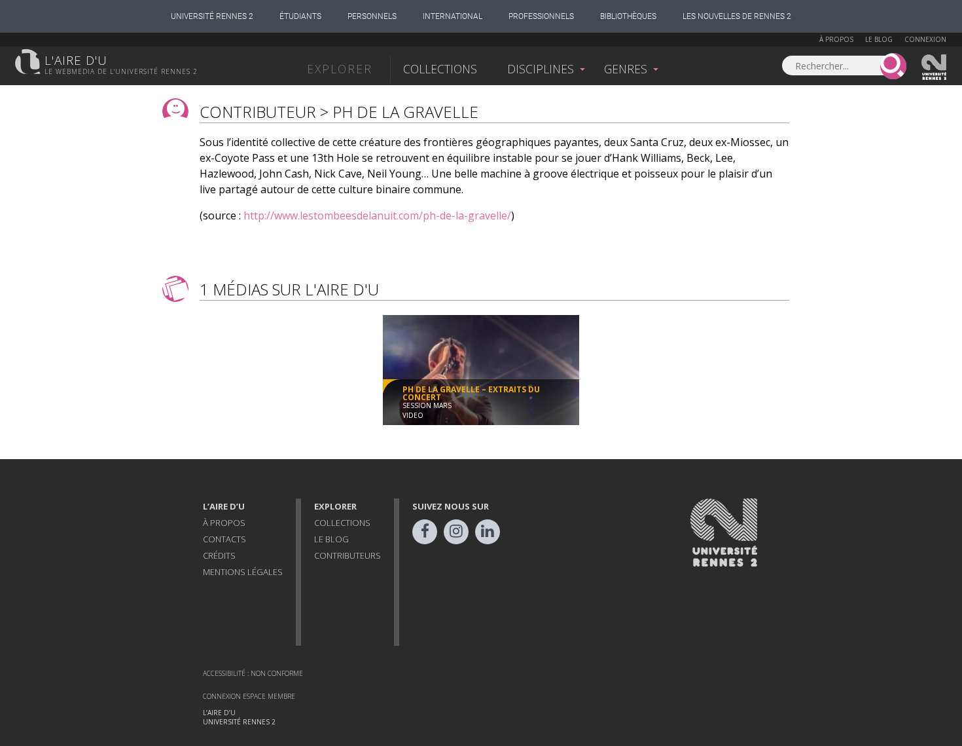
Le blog (879, 39)
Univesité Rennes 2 (934, 67)
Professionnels (541, 16)
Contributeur (258, 111)
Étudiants (300, 16)
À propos (836, 39)
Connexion (925, 39)
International (452, 16)
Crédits (219, 555)
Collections (440, 69)
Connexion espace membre (249, 696)
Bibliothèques (628, 16)
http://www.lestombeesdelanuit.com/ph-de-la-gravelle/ (377, 215)
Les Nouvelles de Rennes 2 (737, 16)
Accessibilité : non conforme (253, 673)
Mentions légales (243, 572)
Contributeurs (347, 555)
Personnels (372, 16)
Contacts (224, 539)
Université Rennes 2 (212, 16)
